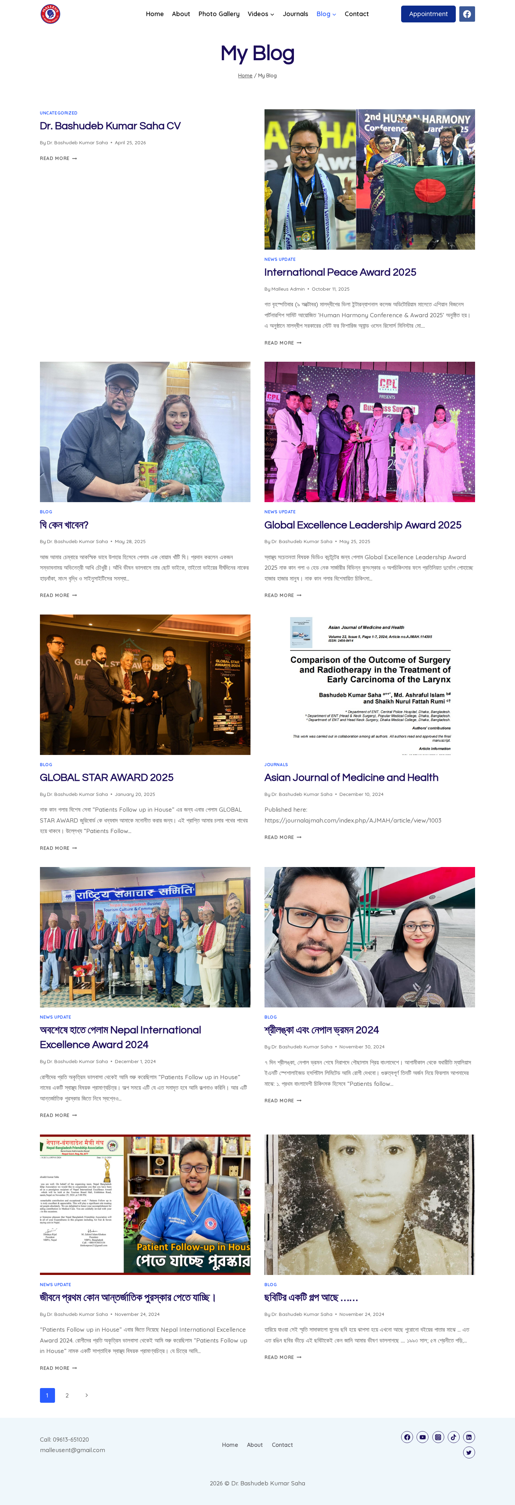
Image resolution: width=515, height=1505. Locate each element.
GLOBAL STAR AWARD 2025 (107, 777)
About (181, 14)
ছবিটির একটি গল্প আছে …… (311, 1297)
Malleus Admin (288, 289)
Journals (295, 14)
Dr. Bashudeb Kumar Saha (77, 142)
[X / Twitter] (469, 1452)
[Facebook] (467, 14)
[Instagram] (438, 1437)
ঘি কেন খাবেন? (64, 525)
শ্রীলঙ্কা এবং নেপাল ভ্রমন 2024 (322, 1030)
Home (155, 14)
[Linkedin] (469, 1437)
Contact (357, 14)
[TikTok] (454, 1437)
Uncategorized (59, 113)
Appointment (428, 13)
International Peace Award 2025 (341, 272)
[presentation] (370, 179)
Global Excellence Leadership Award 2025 (363, 525)
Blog (46, 511)
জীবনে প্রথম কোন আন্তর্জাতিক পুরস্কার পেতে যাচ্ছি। (128, 1297)
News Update (280, 259)
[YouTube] (422, 1437)
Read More (58, 158)
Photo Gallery (219, 14)
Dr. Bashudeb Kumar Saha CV (110, 125)
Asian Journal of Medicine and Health (352, 777)
